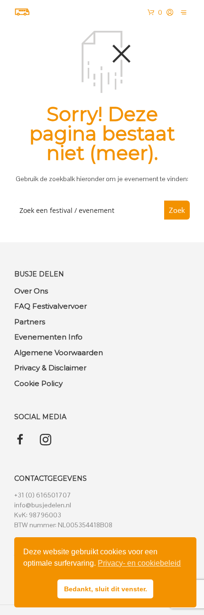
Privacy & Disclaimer (50, 367)
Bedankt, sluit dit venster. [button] (105, 589)
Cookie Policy (38, 383)
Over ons (31, 290)
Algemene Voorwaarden (58, 352)
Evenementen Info (48, 336)
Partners (29, 321)
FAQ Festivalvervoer (50, 306)
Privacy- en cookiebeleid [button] (139, 563)
